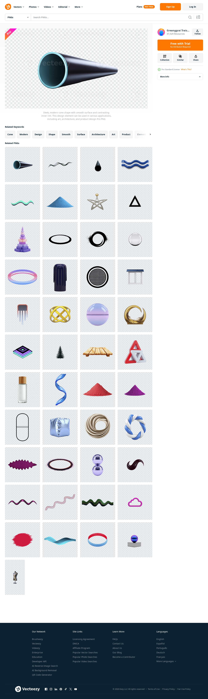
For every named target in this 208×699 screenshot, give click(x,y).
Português (161, 648)
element (141, 134)
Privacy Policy (168, 689)
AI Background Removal (44, 670)
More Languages (165, 661)
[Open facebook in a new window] (46, 689)
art (113, 134)
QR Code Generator (42, 674)
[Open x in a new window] (70, 689)
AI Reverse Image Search (45, 665)
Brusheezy (37, 639)
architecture (98, 134)
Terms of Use (154, 689)
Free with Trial (180, 45)
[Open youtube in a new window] (75, 689)
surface (81, 134)
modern (24, 134)
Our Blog (117, 652)
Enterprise (37, 652)
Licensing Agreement (84, 639)
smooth (66, 134)
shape (52, 134)
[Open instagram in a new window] (51, 689)
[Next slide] (148, 134)
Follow (198, 33)
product (126, 134)
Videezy (36, 648)
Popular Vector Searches (85, 652)
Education (37, 656)
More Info (164, 76)
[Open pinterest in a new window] (61, 689)
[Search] (190, 17)
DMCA (76, 643)
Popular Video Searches (85, 661)
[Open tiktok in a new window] (66, 689)
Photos (32, 6)
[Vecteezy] (8, 7)
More (77, 6)
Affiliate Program (81, 648)
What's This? (186, 69)
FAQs (115, 639)
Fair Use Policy (184, 689)
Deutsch (160, 652)
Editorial (62, 6)
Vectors (18, 6)
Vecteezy (36, 643)
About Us (117, 648)
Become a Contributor (124, 656)
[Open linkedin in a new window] (56, 689)
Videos (47, 6)
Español (160, 643)
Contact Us (118, 643)
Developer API (39, 661)
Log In (192, 6)
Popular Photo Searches (85, 656)
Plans (139, 6)
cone (10, 134)
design (38, 134)
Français (160, 656)
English (160, 639)
